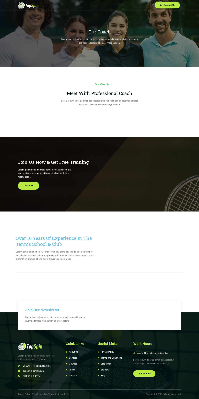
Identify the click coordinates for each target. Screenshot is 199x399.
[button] (28, 186)
